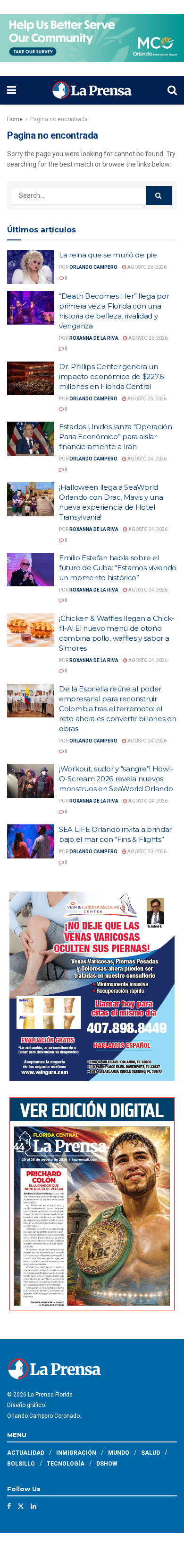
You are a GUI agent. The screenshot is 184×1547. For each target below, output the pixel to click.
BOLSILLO (21, 1463)
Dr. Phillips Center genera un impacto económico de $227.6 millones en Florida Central (111, 376)
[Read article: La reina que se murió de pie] (30, 267)
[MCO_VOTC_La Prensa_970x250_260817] (92, 37)
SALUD (150, 1453)
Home (15, 119)
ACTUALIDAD (25, 1453)
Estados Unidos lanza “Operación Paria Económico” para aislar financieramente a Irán (115, 436)
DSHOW (106, 1463)
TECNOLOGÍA (65, 1463)
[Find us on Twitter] (20, 1506)
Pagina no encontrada (59, 119)
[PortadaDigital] (92, 1203)
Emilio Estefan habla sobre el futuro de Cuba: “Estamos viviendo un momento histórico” (117, 567)
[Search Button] (172, 90)
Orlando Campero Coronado (43, 1416)
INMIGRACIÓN (76, 1453)
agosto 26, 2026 (146, 267)
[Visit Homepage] (91, 90)
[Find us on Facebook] (9, 1506)
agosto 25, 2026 (146, 398)
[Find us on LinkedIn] (33, 1506)
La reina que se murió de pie (108, 254)
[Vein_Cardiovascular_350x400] (92, 986)
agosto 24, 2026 (146, 458)
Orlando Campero (93, 267)
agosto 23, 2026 (146, 851)
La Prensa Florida (50, 1394)
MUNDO (118, 1453)
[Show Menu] (11, 90)
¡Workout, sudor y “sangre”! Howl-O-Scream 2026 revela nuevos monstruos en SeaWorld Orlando (116, 778)
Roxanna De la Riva (93, 338)
